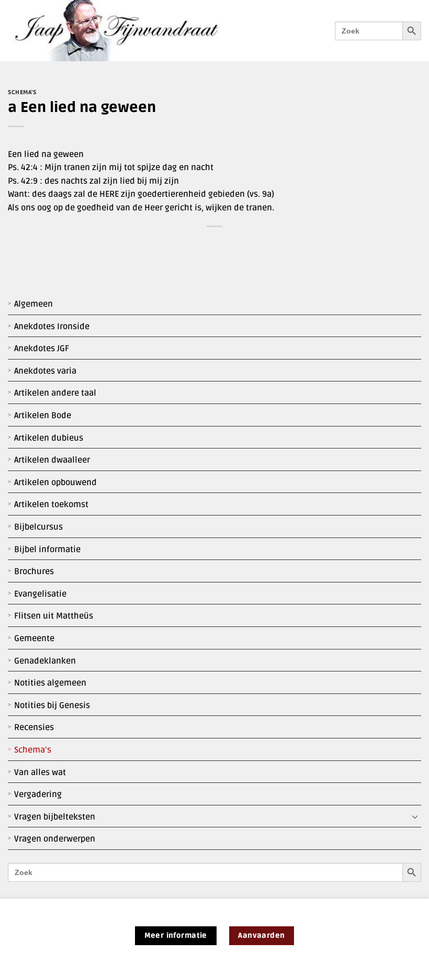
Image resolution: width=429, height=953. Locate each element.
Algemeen (33, 304)
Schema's (22, 92)
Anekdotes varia (45, 371)
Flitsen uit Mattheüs (53, 616)
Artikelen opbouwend (55, 482)
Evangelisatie (40, 594)
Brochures (34, 571)
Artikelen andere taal (55, 393)
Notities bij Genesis (52, 705)
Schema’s (32, 750)
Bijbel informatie (47, 549)
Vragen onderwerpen (54, 839)
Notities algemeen (50, 683)
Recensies (34, 727)
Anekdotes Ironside (51, 326)
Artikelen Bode (42, 415)
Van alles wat (40, 772)
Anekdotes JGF (41, 348)
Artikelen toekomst (51, 504)
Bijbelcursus (38, 527)
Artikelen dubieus (48, 438)
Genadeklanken (45, 661)
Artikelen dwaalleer (52, 460)
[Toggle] (415, 817)
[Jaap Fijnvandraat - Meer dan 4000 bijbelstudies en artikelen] (124, 30)
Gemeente (34, 638)
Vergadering (38, 794)
